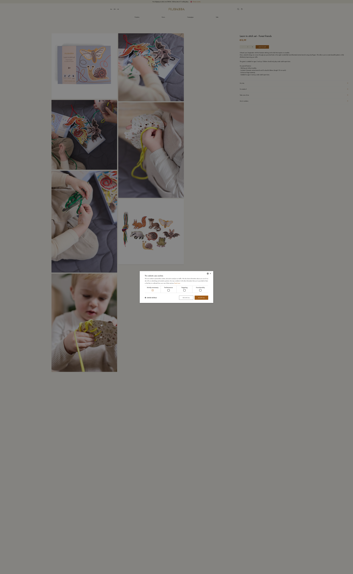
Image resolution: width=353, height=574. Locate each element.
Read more (177, 283)
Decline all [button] (186, 297)
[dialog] (176, 287)
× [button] (210, 273)
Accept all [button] (201, 297)
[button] (151, 298)
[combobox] (208, 274)
